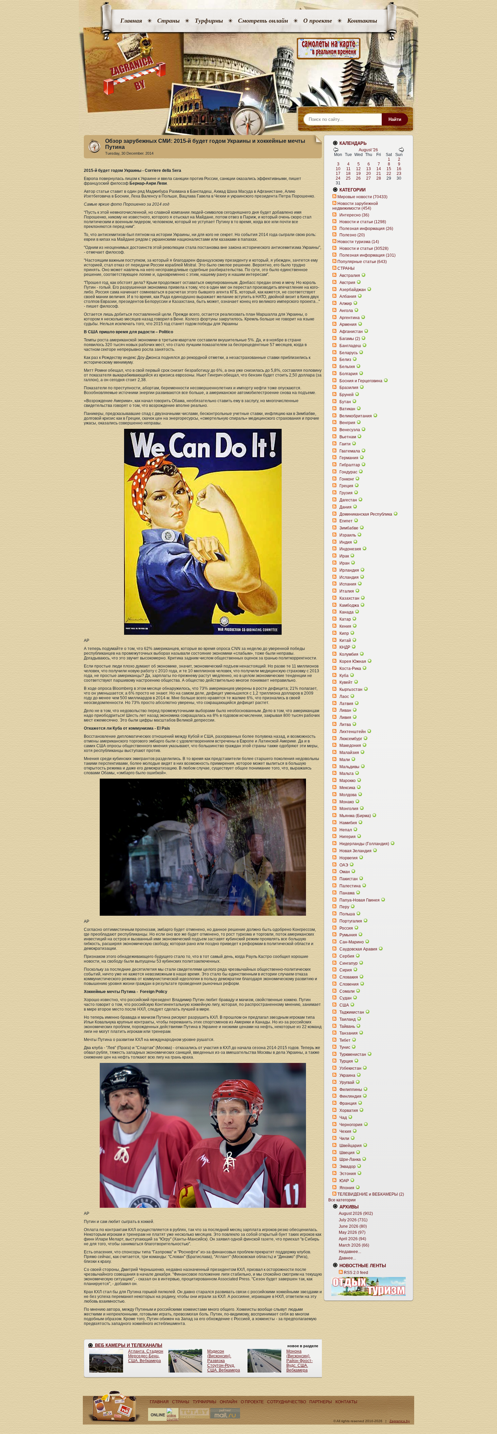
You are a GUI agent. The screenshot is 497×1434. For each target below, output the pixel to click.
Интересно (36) (354, 215)
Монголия (348, 808)
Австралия (349, 275)
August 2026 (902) (356, 1213)
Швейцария (350, 1145)
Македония (350, 745)
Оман (344, 871)
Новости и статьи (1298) (362, 221)
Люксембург (350, 738)
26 (358, 178)
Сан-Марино (351, 942)
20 (368, 173)
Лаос (344, 696)
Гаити (345, 444)
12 (358, 168)
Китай (345, 640)
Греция (346, 486)
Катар (345, 619)
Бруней (346, 394)
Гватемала (349, 451)
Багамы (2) (349, 338)
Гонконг (346, 479)
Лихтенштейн (352, 731)
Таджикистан (351, 1012)
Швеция (347, 1152)
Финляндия (350, 1096)
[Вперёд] (401, 151)
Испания (347, 584)
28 (378, 178)
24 (338, 178)
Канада (346, 612)
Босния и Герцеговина (360, 381)
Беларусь (348, 352)
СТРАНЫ (346, 268)
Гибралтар (349, 465)
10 (338, 168)
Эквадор (347, 1166)
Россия (346, 928)
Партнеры (320, 1402)
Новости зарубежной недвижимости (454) (355, 206)
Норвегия (348, 858)
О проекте (317, 20)
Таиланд (347, 1019)
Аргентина (349, 317)
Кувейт (346, 682)
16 (399, 168)
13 (368, 168)
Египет (346, 521)
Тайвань (347, 1026)
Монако (346, 802)
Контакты (362, 20)
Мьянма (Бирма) (355, 815)
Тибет (345, 1040)
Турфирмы (209, 20)
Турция (346, 1061)
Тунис (344, 1047)
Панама (347, 893)
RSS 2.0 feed (356, 1272)
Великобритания (355, 416)
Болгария (348, 373)
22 (388, 173)
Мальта (346, 773)
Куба (344, 675)
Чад (343, 1117)
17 (338, 173)
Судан (345, 998)
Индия (345, 542)
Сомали (347, 991)
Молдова (348, 794)
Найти (394, 119)
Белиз (345, 359)
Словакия (348, 977)
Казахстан (349, 598)
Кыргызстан (350, 689)
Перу (344, 907)
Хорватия (348, 1110)
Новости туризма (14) (358, 241)
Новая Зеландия (355, 851)
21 (378, 173)
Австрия (347, 282)
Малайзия (349, 752)
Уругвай (346, 1082)
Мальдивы (349, 766)
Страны (168, 20)
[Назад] (335, 151)
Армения (348, 324)
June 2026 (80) (353, 1226)
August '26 (368, 150)
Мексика (347, 787)
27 (368, 178)
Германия (348, 457)
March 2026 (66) (354, 1245)
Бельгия (347, 366)
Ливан (345, 710)
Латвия (346, 703)
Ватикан (347, 409)
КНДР (344, 647)
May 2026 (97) (352, 1232)
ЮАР (344, 1180)
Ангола (346, 310)
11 (348, 168)
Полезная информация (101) (367, 255)
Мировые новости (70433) (362, 196)
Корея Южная (352, 661)
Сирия (345, 970)
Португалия (350, 921)
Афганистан (351, 331)
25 (348, 178)
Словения (349, 984)
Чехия (345, 1131)
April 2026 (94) (352, 1238)
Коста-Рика (350, 668)
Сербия (346, 956)
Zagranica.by (399, 1421)
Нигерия (347, 836)
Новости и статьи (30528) (363, 248)
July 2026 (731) (353, 1220)
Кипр (344, 633)
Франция (348, 1103)
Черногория (350, 1124)
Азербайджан (352, 289)
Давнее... (347, 1258)
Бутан (345, 401)
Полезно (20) (352, 235)
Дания (345, 507)
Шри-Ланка (350, 1159)
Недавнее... (350, 1251)
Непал (345, 830)
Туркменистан (352, 1054)
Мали (344, 759)
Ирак (344, 556)
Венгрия (347, 422)
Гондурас (348, 472)
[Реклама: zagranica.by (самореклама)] (368, 1286)
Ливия (345, 717)
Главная (131, 20)
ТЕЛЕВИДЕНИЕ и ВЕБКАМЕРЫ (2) (370, 1194)
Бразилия (348, 387)
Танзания (348, 1033)
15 (388, 168)
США (344, 1005)
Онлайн (228, 1402)
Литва (345, 724)
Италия (346, 591)
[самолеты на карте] (248, 49)
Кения (345, 626)
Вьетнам (347, 437)
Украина (347, 1075)
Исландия (349, 577)
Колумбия (348, 654)
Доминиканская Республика (365, 514)
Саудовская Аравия (358, 949)
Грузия (346, 493)
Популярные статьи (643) (362, 261)
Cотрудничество (286, 1402)
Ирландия (349, 570)
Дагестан (348, 500)
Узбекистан (350, 1068)
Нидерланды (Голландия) (364, 843)
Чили (344, 1138)
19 (358, 173)
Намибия (348, 822)
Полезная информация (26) (366, 228)
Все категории (342, 1200)
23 (399, 173)
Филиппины (350, 1089)
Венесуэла (349, 429)
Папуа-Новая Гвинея (359, 900)
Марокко (347, 780)
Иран (344, 563)
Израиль (347, 535)
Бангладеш (350, 345)
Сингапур (348, 963)
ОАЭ (343, 865)
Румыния (348, 935)
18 (348, 173)
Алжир (345, 303)
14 (378, 168)
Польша (347, 914)
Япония (346, 1187)
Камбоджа (349, 605)
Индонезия (350, 549)
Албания (347, 296)
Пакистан (348, 879)
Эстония (347, 1173)
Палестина (350, 886)
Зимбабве (348, 528)
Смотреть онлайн (263, 20)
